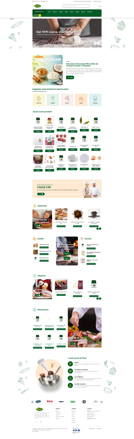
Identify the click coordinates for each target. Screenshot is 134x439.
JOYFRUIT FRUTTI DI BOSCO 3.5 (61, 292)
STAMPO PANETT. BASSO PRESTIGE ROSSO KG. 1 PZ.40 (38, 167)
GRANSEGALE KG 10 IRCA (44, 244)
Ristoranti (83, 11)
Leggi (71, 77)
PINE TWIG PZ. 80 (84, 127)
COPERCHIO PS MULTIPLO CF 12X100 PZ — (72, 128)
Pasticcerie (55, 11)
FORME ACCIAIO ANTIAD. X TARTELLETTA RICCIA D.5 (38, 128)
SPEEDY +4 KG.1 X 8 (96, 127)
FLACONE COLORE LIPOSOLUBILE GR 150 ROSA (49, 148)
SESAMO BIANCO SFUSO (44, 257)
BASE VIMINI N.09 (61, 127)
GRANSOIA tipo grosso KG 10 (45, 251)
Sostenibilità (85, 1)
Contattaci (90, 1)
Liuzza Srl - (42, 428)
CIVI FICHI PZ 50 (73, 146)
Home (49, 11)
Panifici (66, 11)
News (78, 1)
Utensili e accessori (40, 11)
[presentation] (97, 229)
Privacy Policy (91, 428)
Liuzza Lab (81, 1)
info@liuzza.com (44, 1)
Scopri (37, 225)
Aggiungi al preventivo (38, 131)
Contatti (57, 418)
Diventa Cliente (36, 1)
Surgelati (77, 11)
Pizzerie (71, 11)
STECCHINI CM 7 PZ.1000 (61, 344)
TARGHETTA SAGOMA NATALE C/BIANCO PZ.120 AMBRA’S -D (96, 166)
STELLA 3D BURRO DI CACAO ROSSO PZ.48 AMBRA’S (61, 146)
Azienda (75, 1)
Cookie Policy (99, 428)
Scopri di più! (55, 37)
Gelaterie (61, 11)
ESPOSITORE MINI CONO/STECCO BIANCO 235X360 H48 (49, 167)
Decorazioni (89, 11)
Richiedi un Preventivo (60, 416)
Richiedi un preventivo (97, 1)
